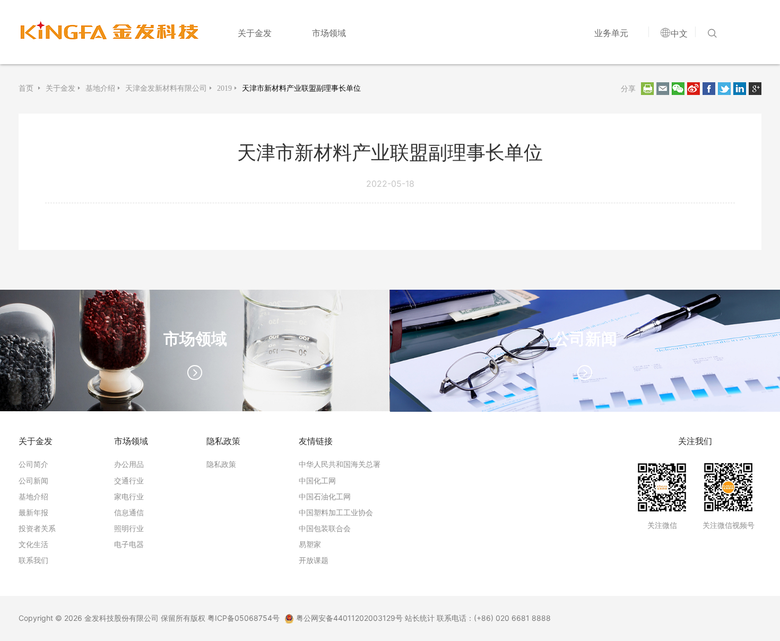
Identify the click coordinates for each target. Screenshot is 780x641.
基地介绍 (100, 88)
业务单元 (611, 33)
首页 (27, 88)
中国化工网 (317, 480)
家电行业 (129, 496)
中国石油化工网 (325, 496)
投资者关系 (37, 528)
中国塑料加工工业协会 (336, 512)
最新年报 (33, 512)
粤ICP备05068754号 (243, 617)
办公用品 (129, 464)
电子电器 (129, 544)
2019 (224, 88)
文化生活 (33, 544)
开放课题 (313, 560)
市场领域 (329, 33)
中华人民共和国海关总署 (339, 464)
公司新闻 (33, 480)
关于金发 (255, 33)
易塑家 (310, 544)
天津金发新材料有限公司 (166, 88)
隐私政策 (221, 464)
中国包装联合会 (325, 528)
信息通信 (129, 512)
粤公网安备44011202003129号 (348, 617)
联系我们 (33, 560)
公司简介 (33, 464)
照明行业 (129, 528)
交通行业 (129, 480)
